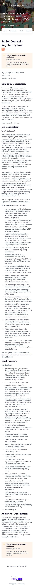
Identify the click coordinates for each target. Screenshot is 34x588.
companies (13, 31)
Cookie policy (21, 584)
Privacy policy (12, 584)
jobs (5, 31)
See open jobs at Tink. (13, 59)
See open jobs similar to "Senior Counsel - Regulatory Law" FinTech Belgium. (17, 64)
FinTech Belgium (17, 6)
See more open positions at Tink (17, 566)
